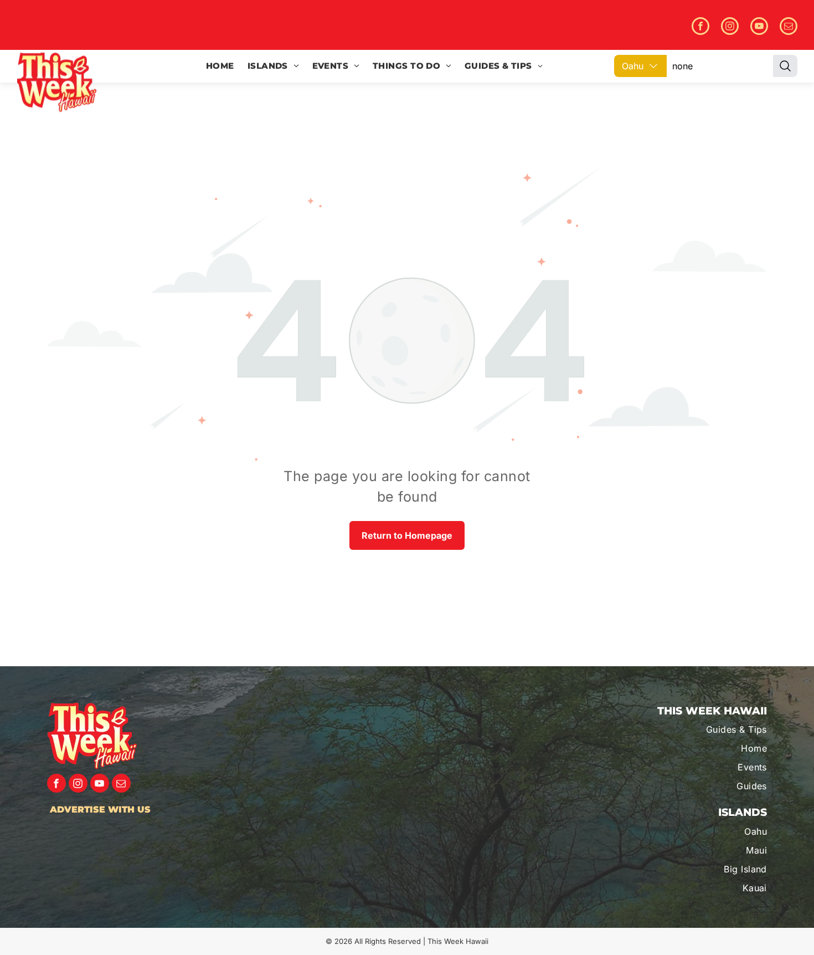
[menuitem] (220, 66)
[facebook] (700, 27)
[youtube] (759, 27)
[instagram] (730, 27)
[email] (788, 27)
